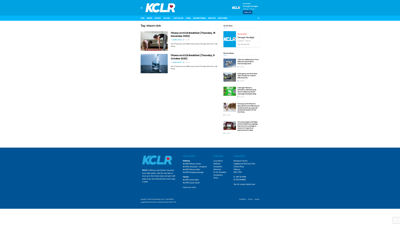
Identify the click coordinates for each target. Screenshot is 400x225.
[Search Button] (258, 18)
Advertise (217, 169)
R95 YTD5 (238, 172)
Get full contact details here (244, 184)
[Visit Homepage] (160, 7)
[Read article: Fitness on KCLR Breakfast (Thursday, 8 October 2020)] (154, 63)
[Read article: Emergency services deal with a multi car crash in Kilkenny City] (229, 77)
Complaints (217, 166)
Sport (158, 18)
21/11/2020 (187, 40)
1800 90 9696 (240, 176)
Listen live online (189, 187)
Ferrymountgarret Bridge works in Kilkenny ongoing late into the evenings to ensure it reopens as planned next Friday (248, 126)
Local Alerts (218, 160)
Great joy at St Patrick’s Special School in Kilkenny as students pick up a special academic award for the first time (248, 108)
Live (142, 18)
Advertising (199, 18)
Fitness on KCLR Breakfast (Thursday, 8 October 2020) (192, 57)
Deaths (212, 18)
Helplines (223, 18)
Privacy (250, 199)
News (149, 18)
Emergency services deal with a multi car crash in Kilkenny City (247, 76)
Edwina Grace (177, 40)
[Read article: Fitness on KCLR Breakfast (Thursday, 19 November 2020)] (154, 41)
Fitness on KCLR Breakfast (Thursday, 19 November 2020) (193, 34)
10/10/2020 (187, 62)
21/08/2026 (241, 67)
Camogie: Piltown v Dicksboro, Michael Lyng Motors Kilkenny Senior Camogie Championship (247, 91)
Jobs (188, 18)
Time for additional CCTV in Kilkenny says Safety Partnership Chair (248, 62)
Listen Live (247, 12)
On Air (166, 18)
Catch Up (178, 18)
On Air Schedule (219, 172)
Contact (257, 199)
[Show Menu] (141, 8)
